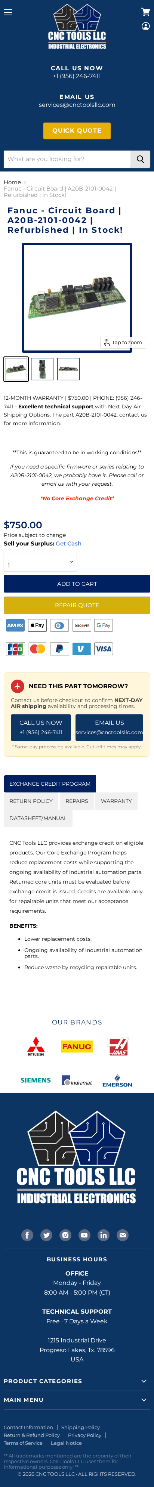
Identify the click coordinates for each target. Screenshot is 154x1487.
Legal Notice (66, 1443)
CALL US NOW (40, 727)
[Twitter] (45, 1234)
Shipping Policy (80, 1427)
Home (12, 182)
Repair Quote (77, 605)
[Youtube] (83, 1234)
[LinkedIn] (103, 1234)
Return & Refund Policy (32, 1435)
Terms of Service (23, 1443)
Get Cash (67, 543)
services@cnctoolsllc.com (77, 104)
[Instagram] (64, 1234)
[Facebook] (26, 1234)
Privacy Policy (84, 1435)
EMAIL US (109, 727)
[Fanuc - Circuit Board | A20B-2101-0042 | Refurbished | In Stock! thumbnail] (16, 369)
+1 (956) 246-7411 (77, 76)
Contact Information (28, 1427)
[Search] (140, 159)
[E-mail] (122, 1234)
